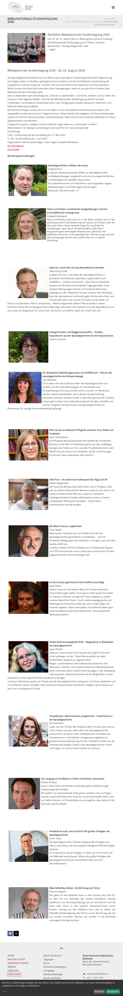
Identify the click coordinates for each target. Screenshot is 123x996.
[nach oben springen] (61, 948)
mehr (52, 49)
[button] (10, 933)
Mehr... (5, 991)
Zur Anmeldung (16, 145)
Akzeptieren (113, 991)
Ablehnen (99, 991)
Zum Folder (14, 149)
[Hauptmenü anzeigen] (113, 7)
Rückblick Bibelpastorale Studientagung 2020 (79, 35)
